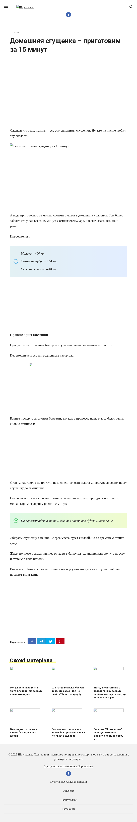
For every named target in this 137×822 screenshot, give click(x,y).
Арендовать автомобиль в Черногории (68, 766)
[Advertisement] (58, 92)
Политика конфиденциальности (68, 781)
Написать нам (69, 799)
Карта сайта (68, 808)
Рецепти (15, 32)
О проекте (68, 790)
